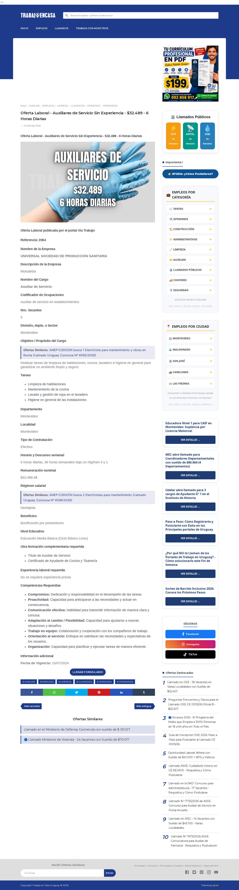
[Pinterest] (201, 873)
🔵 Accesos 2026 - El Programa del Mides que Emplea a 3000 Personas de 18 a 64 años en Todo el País (192, 722)
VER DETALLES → (190, 439)
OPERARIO (105, 681)
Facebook (192, 633)
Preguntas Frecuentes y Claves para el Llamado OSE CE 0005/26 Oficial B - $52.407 (193, 704)
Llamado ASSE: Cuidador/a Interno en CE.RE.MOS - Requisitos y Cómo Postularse (193, 770)
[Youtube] (216, 873)
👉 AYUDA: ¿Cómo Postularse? (190, 174)
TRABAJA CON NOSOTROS (92, 28)
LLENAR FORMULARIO (88, 672)
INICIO (24, 28)
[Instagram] (209, 873)
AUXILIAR (29, 681)
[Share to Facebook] (32, 692)
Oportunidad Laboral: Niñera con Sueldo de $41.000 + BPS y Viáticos (191, 755)
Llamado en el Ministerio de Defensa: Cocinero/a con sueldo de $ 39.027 (77, 729)
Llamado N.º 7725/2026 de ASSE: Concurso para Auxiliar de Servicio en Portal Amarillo (192, 805)
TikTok (193, 654)
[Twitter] (194, 873)
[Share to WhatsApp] (54, 692)
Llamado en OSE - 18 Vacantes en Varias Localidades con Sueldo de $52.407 (189, 686)
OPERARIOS (126, 681)
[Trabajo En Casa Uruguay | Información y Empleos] (38, 15)
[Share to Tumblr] (144, 692)
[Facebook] (187, 873)
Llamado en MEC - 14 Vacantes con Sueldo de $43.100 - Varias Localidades (192, 823)
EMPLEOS (41, 28)
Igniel (215, 885)
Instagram (193, 644)
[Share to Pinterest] (99, 692)
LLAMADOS (61, 28)
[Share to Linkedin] (121, 692)
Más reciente (32, 706)
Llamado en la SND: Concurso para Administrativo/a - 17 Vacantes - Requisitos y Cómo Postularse (190, 788)
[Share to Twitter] (76, 692)
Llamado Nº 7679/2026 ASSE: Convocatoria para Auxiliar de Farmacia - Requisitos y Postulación (194, 841)
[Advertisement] (88, 72)
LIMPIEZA (66, 681)
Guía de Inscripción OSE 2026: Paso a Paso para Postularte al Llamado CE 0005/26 (193, 739)
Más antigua (143, 706)
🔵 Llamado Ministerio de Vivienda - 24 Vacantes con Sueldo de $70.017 (76, 739)
